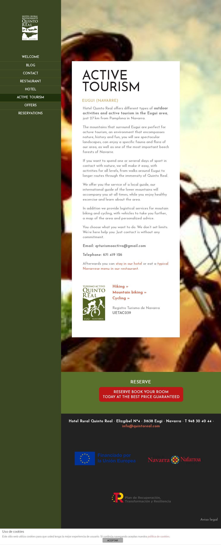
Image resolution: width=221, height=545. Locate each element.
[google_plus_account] (135, 431)
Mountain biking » (129, 293)
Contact (30, 73)
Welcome (30, 57)
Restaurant (30, 81)
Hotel (30, 89)
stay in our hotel (129, 264)
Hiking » (120, 287)
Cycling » (121, 298)
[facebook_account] (140, 431)
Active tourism (30, 97)
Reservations (30, 113)
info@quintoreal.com (141, 426)
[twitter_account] (147, 431)
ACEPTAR (112, 540)
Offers (30, 105)
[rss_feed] (153, 431)
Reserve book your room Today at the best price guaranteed (141, 394)
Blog (30, 65)
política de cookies (158, 536)
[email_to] (129, 431)
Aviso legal (209, 519)
